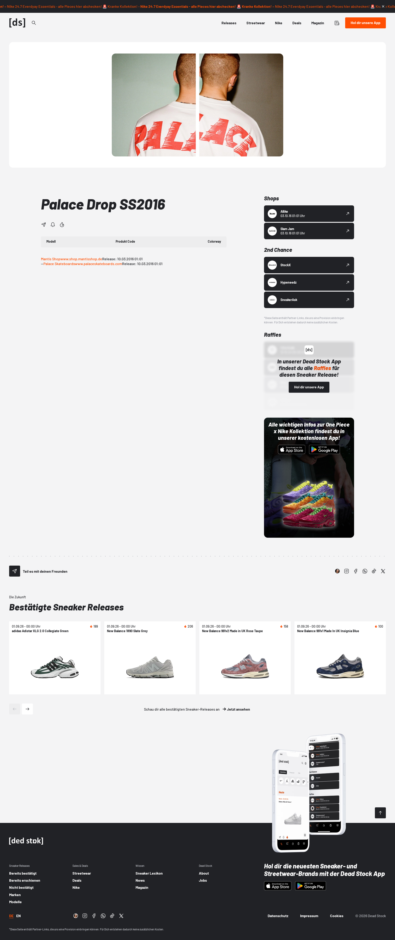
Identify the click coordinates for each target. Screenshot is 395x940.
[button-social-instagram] (346, 571)
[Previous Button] (14, 709)
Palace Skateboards (59, 263)
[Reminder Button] (53, 224)
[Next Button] (27, 709)
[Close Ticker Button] (383, 6)
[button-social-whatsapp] (365, 571)
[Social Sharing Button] (14, 571)
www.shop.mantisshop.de (81, 259)
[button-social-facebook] (355, 571)
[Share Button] (43, 224)
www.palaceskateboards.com (98, 263)
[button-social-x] (383, 571)
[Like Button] (62, 224)
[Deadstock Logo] (17, 22)
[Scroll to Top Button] (380, 812)
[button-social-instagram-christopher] (337, 571)
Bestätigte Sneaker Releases (66, 606)
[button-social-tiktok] (374, 571)
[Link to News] (34, 23)
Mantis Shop (50, 259)
